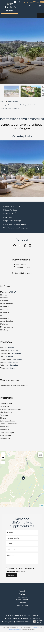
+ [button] (3, 454)
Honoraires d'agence (31, 618)
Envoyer (11, 575)
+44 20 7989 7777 (36, 2)
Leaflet (41, 505)
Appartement (13, 101)
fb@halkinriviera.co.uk (23, 273)
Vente (2, 101)
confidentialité (35, 627)
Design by (40, 621)
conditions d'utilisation (15, 629)
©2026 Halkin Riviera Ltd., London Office (22, 615)
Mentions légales (13, 618)
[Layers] (40, 454)
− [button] (3, 457)
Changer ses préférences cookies (17, 621)
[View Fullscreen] (3, 462)
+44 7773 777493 (23, 267)
